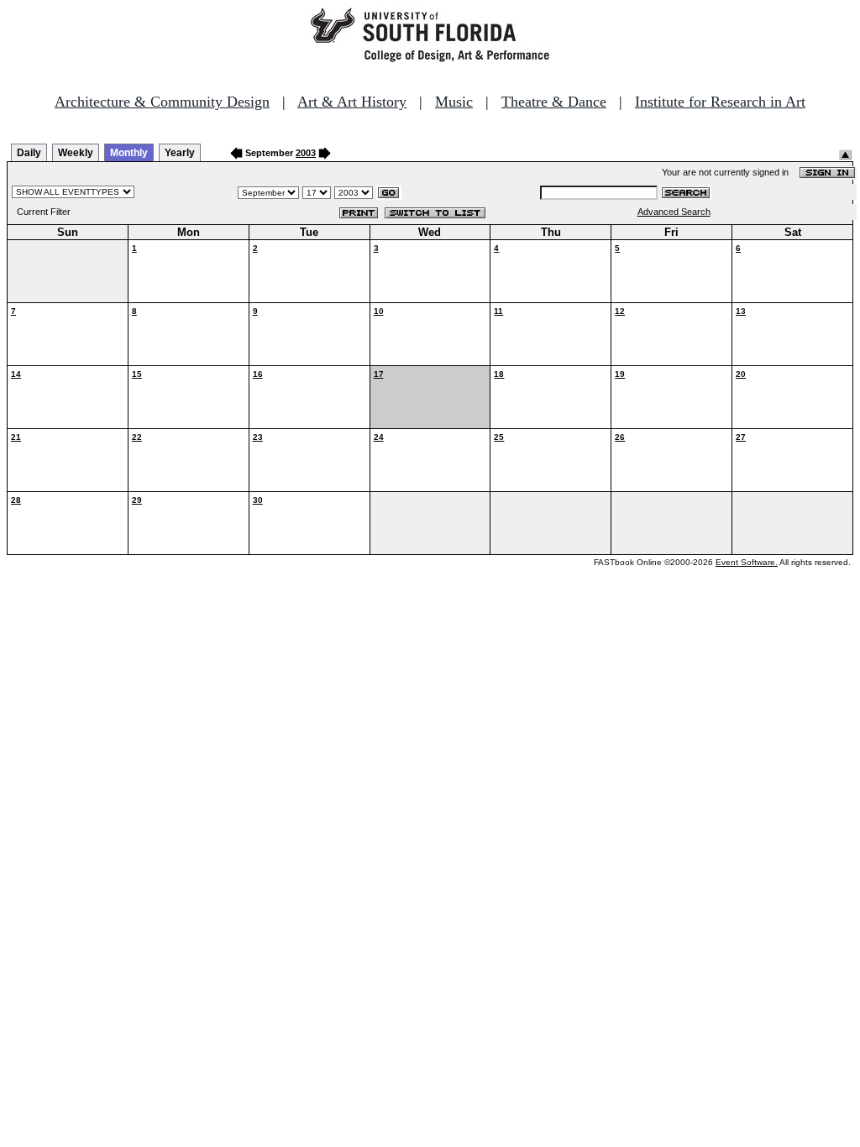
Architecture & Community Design (162, 101)
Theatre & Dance (553, 101)
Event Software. (747, 562)
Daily (29, 153)
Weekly (75, 153)
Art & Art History (351, 101)
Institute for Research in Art (720, 101)
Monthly (129, 153)
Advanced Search (674, 212)
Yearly (180, 153)
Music (454, 101)
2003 (306, 153)
